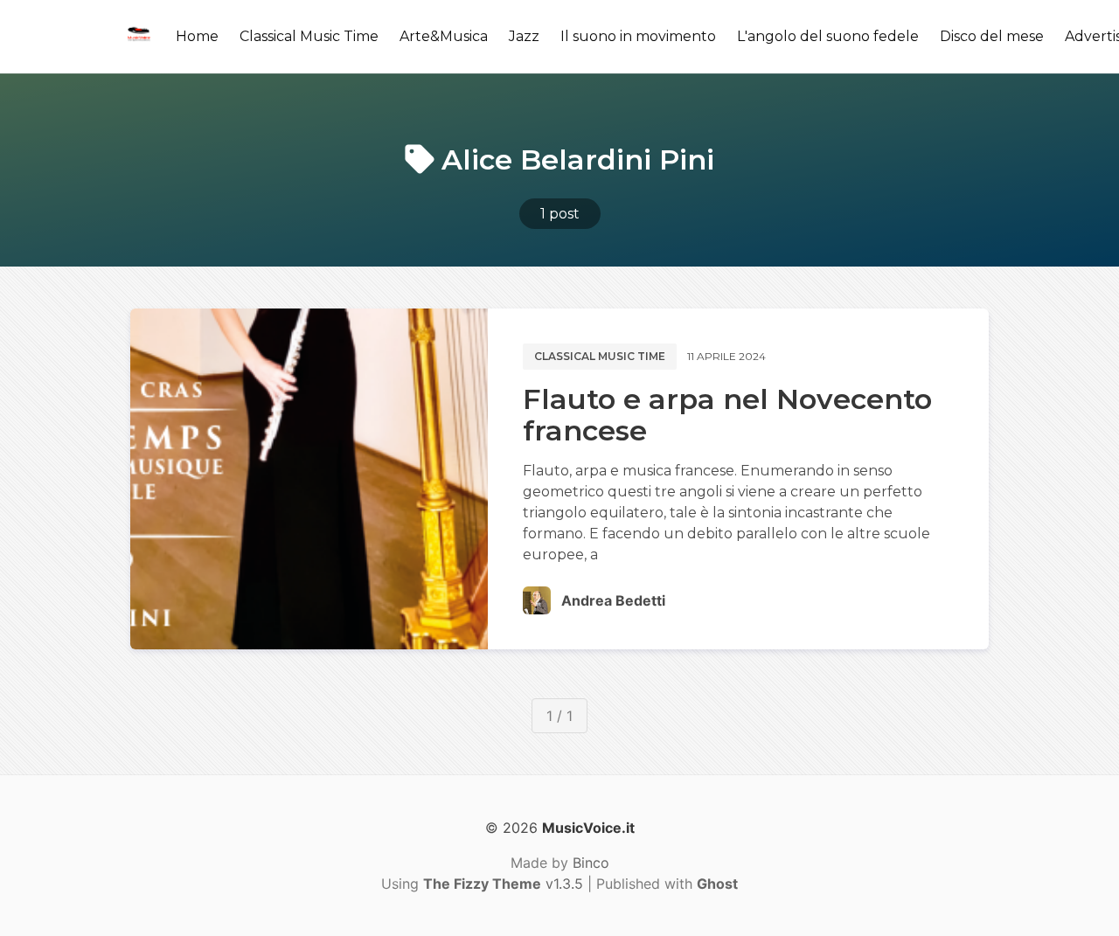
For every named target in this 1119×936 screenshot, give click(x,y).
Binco (591, 862)
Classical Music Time (309, 36)
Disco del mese (992, 36)
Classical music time (599, 356)
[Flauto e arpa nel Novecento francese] (309, 479)
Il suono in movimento (638, 36)
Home (197, 36)
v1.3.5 (503, 883)
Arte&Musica (444, 36)
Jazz (524, 36)
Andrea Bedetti (613, 600)
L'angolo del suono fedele (828, 36)
